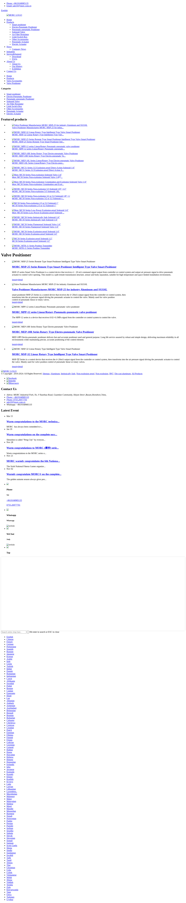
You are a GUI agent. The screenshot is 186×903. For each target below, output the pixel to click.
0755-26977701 (13, 505)
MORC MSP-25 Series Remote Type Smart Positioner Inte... (38, 142)
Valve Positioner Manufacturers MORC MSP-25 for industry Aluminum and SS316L (59, 289)
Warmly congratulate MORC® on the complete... (34, 474)
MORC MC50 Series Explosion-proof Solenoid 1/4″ (34, 234)
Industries (11, 51)
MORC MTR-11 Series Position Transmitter (31, 248)
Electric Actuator (19, 44)
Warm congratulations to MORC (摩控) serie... (33, 447)
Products (10, 22)
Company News (19, 49)
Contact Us (11, 71)
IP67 (111, 373)
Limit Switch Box (19, 37)
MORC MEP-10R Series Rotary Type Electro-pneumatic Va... (39, 156)
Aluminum (55, 373)
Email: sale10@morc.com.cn (19, 6)
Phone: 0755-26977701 (17, 400)
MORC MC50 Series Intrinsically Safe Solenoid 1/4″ (35, 220)
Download (16, 56)
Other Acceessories (20, 39)
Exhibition (16, 69)
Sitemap (46, 373)
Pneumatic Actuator (20, 42)
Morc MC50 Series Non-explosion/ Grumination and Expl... (38, 184)
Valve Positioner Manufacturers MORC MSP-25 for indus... (38, 127)
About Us (11, 61)
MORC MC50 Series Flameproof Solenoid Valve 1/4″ (35, 227)
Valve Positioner (14, 83)
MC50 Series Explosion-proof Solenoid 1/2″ (31, 241)
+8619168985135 (14, 500)
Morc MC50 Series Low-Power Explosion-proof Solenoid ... (38, 213)
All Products (137, 373)
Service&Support (14, 54)
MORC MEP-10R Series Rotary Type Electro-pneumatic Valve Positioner (53, 331)
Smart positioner (19, 24)
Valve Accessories (14, 81)
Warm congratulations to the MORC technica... (33, 421)
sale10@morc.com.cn (16, 402)
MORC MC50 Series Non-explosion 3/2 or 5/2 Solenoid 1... (38, 198)
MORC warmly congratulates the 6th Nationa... (33, 461)
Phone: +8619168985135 (17, 3)
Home (9, 20)
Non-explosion (101, 373)
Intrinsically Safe (68, 373)
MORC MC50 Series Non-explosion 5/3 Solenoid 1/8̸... (36, 191)
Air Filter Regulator (20, 34)
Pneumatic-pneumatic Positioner (26, 29)
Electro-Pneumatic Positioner (24, 27)
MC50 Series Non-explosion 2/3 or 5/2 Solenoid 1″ (34, 205)
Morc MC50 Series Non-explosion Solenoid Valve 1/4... (37, 177)
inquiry (15, 279)
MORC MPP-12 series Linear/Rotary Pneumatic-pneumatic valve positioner (54, 312)
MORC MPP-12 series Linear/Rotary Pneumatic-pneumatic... (38, 149)
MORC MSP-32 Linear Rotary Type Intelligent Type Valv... (38, 135)
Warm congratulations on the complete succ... (32, 434)
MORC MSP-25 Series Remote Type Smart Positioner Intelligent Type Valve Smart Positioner (64, 266)
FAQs (14, 59)
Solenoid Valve (18, 32)
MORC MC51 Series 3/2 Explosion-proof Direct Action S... (38, 170)
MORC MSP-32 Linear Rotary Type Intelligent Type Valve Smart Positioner (54, 354)
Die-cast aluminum (123, 373)
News (9, 47)
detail (20, 279)
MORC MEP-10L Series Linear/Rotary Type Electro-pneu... (38, 163)
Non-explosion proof (85, 373)
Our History (17, 66)
